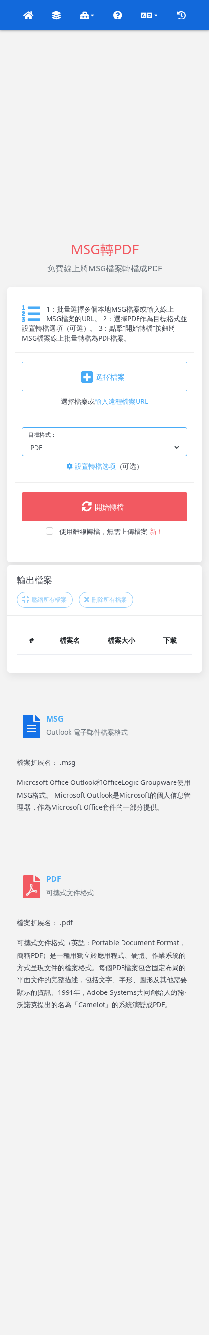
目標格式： (42, 434)
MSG (55, 718)
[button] (28, 15)
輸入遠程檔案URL (121, 401)
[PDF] (31, 886)
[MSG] (31, 726)
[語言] (149, 15)
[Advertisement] (104, 135)
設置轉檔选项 (94, 466)
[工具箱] (87, 15)
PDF (53, 879)
